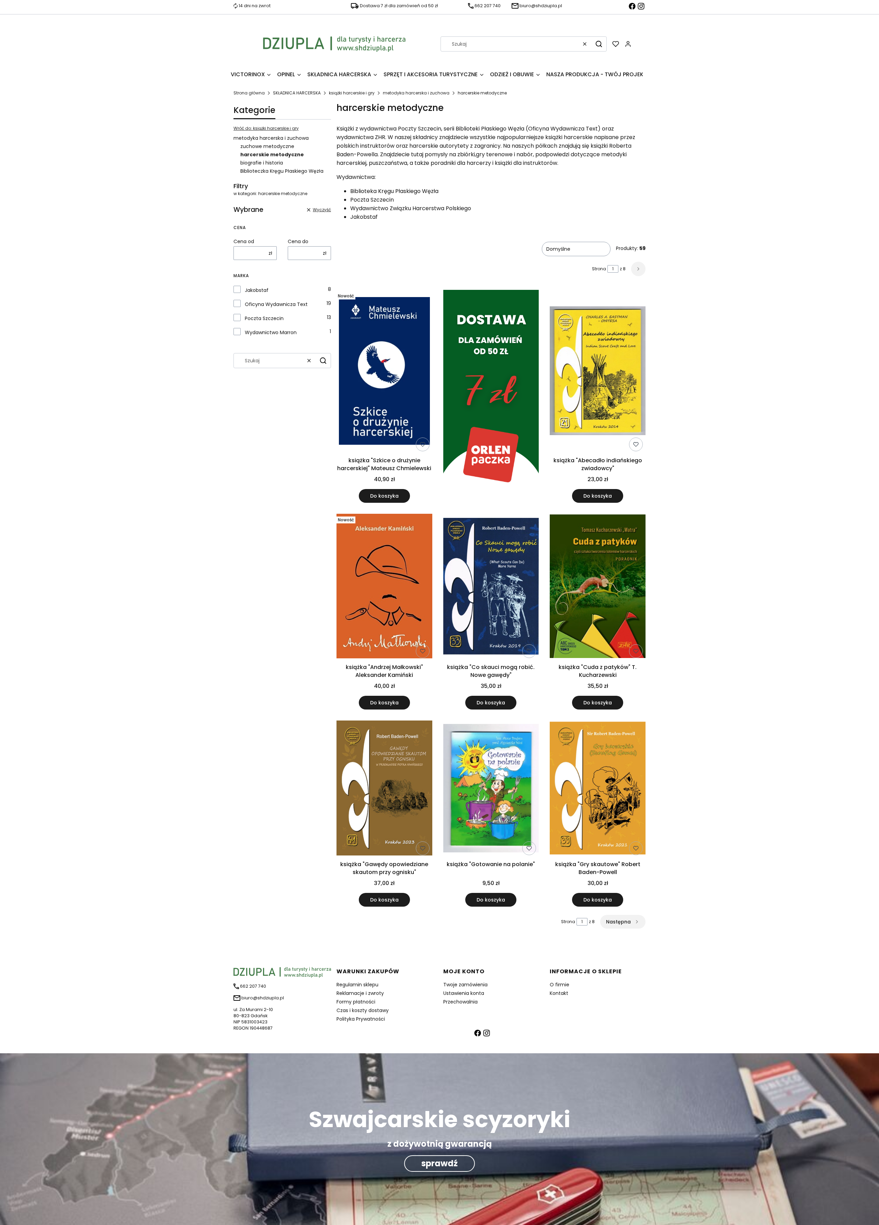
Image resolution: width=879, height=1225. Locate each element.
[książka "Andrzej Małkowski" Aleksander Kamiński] (384, 587)
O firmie (559, 984)
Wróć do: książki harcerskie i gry (266, 128)
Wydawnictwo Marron (271, 332)
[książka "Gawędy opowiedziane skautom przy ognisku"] (384, 789)
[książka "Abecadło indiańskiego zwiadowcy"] (598, 372)
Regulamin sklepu (357, 984)
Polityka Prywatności (360, 1019)
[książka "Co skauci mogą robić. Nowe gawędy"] (491, 587)
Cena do (298, 241)
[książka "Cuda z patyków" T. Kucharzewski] (598, 587)
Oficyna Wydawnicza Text (276, 304)
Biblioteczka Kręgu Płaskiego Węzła (281, 171)
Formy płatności (355, 1001)
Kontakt (559, 993)
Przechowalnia (460, 1001)
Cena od (243, 241)
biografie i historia (261, 162)
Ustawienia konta (463, 993)
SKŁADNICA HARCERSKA (297, 93)
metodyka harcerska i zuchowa (416, 93)
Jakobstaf (257, 290)
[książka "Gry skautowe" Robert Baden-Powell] (598, 789)
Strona (599, 269)
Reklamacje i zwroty (360, 993)
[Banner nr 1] (491, 396)
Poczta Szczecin (264, 318)
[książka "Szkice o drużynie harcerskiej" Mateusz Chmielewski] (384, 372)
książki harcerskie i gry (352, 93)
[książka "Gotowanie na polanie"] (491, 789)
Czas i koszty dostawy (362, 1010)
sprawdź (439, 1163)
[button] (599, 44)
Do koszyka (384, 495)
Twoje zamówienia (465, 984)
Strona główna (249, 93)
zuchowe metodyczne (267, 146)
